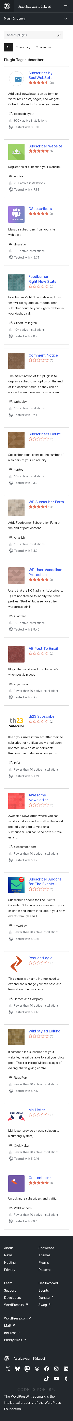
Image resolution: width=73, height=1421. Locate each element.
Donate (46, 1298)
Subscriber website (45, 146)
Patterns (45, 1270)
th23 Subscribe (42, 716)
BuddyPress (15, 1340)
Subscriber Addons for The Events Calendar (45, 881)
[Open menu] (66, 6)
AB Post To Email (43, 648)
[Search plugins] (59, 35)
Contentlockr (40, 1178)
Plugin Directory (15, 18)
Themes (44, 1255)
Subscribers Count (45, 434)
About (8, 1248)
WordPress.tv (16, 1305)
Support (10, 1290)
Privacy (9, 1270)
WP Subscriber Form (46, 502)
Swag (45, 1305)
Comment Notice (43, 355)
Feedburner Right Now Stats (42, 278)
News (8, 1255)
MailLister (37, 1110)
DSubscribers (40, 208)
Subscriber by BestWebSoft (41, 75)
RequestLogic (40, 958)
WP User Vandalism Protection (45, 572)
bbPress (12, 1333)
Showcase (46, 1248)
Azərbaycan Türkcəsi (29, 1358)
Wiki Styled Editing (44, 1031)
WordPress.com (18, 1318)
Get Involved (48, 1283)
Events (44, 1290)
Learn (8, 1283)
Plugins (44, 1262)
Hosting (10, 1262)
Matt (9, 1325)
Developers (12, 1298)
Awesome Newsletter (38, 797)
